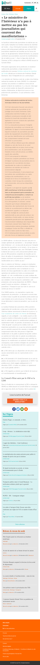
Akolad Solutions (25, 662)
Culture (3, 14)
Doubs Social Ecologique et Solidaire (18, 475)
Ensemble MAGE (13, 424)
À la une (5, 633)
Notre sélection (20, 524)
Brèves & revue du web (14, 531)
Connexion (27, 3)
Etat (7, 14)
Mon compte (6, 622)
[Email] (22, 409)
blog (4, 422)
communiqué (6, 433)
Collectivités (6, 566)
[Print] (26, 409)
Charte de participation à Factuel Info (12, 653)
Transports (18, 589)
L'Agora (29, 8)
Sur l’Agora (8, 414)
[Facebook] (14, 409)
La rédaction (15, 543)
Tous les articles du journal (9, 636)
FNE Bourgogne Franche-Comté (16, 436)
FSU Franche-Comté (13, 461)
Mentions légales (7, 646)
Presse (16, 14)
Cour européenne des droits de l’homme (14, 313)
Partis (4, 603)
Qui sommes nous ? (7, 639)
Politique (11, 14)
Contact (5, 643)
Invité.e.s (12, 39)
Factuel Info (17, 662)
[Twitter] (18, 409)
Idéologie (5, 541)
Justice (4, 552)
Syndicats (9, 603)
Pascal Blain (11, 516)
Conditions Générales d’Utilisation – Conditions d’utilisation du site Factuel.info (19, 650)
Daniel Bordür (11, 580)
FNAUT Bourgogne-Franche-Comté (17, 489)
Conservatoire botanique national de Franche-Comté (22, 445)
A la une (18, 8)
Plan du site (6, 656)
